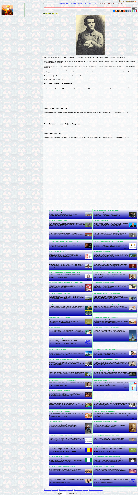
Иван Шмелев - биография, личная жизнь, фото (107, 231)
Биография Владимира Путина (103, 220)
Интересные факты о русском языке (59, 317)
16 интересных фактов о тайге (102, 251)
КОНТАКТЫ (83, 3)
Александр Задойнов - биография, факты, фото (63, 262)
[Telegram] (134, 11)
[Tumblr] (128, 11)
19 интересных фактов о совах (58, 220)
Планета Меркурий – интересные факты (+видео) (108, 370)
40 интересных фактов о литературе (59, 390)
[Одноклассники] (116, 11)
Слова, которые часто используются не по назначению (110, 446)
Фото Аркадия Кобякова (56, 421)
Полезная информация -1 (51, 490)
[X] (118, 11)
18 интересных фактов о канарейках (59, 411)
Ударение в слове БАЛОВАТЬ (102, 477)
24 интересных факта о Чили (102, 380)
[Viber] (130, 11)
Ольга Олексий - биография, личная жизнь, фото (63, 380)
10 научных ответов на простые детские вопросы (63, 304)
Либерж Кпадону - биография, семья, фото (106, 349)
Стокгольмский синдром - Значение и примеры (63, 231)
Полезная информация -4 (95, 490)
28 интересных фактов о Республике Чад (61, 446)
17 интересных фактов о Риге (57, 210)
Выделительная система (56, 251)
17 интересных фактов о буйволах (104, 282)
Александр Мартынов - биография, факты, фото (108, 272)
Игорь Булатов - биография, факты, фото (106, 359)
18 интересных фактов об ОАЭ (58, 349)
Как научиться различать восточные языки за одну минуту (66, 282)
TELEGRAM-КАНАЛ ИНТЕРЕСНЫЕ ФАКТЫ (110, 3)
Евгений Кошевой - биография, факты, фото (106, 262)
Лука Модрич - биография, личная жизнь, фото (107, 456)
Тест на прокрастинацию (56, 327)
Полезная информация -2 (66, 490)
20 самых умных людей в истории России (106, 401)
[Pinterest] (136, 11)
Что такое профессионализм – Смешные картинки (108, 241)
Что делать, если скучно (56, 477)
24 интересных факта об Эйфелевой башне (106, 327)
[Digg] (122, 11)
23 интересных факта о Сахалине (58, 370)
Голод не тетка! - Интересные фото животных (107, 293)
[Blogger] (120, 11)
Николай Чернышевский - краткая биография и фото (64, 272)
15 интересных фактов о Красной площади (106, 317)
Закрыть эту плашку (73, 493)
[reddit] (124, 11)
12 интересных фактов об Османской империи (62, 466)
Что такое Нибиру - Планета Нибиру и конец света (63, 241)
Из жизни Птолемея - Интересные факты (105, 411)
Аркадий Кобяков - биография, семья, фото (106, 435)
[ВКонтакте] (114, 11)
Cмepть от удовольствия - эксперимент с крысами (108, 304)
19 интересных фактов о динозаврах (60, 401)
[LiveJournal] (126, 11)
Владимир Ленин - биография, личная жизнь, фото (63, 359)
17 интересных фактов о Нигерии (59, 456)
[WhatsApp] (132, 11)
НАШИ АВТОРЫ (92, 3)
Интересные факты (128, 1)
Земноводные (75, 3)
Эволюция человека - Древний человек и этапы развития (65, 338)
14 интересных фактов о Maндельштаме (105, 421)
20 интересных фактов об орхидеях (104, 466)
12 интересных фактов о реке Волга (59, 293)
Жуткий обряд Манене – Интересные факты (106, 210)
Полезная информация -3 (81, 490)
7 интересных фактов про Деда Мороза (60, 435)
